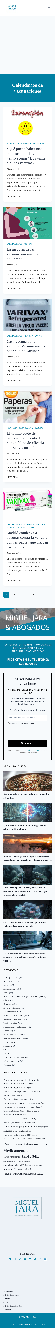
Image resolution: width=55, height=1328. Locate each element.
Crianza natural (34, 1103)
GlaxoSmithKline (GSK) (14, 1111)
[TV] (45, 1259)
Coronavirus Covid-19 (15, 1102)
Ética (40, 1173)
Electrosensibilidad (9, 1107)
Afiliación (7, 1310)
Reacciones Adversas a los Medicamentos (25, 1147)
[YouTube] (25, 1259)
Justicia (25, 1119)
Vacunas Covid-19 (22, 1169)
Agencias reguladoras (14, 1087)
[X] (15, 1259)
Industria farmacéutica (20, 428)
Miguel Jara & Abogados (14, 1038)
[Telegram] (40, 1259)
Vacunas (41, 143)
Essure (31, 1107)
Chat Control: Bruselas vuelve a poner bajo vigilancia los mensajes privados (24, 924)
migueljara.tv (9, 1042)
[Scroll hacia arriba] (50, 1304)
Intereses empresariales (12, 1119)
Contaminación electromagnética (18, 1099)
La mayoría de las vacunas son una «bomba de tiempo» (26, 254)
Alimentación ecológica (12, 1092)
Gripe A (35, 1111)
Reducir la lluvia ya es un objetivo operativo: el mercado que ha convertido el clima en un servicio (27, 858)
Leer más (14, 196)
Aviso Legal (8, 1291)
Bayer (26, 1091)
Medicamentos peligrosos (14, 1027)
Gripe (28, 1111)
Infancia (30, 1115)
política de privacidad (26, 724)
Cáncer (6, 1000)
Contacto (7, 1302)
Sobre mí (6, 1299)
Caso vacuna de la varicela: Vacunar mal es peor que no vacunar (26, 346)
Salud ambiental (10, 1061)
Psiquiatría (21, 1139)
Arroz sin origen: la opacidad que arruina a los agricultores (26, 796)
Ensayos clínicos (22, 1107)
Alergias (7, 985)
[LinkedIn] (30, 1259)
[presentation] (27, 123)
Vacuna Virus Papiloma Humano (19, 1173)
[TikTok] (35, 1259)
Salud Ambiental (11, 1156)
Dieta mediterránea (11, 1008)
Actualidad (8, 981)
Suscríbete (27, 743)
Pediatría (7, 1053)
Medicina (30, 143)
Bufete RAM (36, 1091)
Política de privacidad (11, 1295)
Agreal (29, 1088)
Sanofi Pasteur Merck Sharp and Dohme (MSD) (19, 1161)
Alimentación (9, 989)
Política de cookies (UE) (12, 1306)
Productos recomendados (14, 1057)
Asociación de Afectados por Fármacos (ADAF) (24, 996)
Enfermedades (14, 244)
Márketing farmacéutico (23, 1131)
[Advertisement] (27, 45)
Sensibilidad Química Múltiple (15, 1165)
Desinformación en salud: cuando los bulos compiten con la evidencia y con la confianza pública (24, 957)
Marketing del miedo (35, 525)
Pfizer (34, 1135)
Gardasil (38, 1107)
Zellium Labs (39, 1324)
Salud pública (30, 1156)
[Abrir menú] (49, 8)
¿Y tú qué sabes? (10, 977)
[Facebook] (10, 1259)
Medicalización (15, 143)
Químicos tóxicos (36, 1138)
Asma (5, 993)
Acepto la (22, 724)
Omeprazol (8, 1050)
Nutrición (7, 1046)
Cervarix (19, 1095)
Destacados (8, 1004)
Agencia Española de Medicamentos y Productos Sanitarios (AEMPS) (22, 1082)
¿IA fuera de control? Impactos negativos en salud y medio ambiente (24, 827)
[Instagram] (20, 1259)
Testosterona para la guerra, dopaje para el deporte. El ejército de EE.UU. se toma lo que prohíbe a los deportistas (25, 891)
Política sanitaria (10, 1139)
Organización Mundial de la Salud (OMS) (17, 1135)
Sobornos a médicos (36, 1165)
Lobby (32, 1118)
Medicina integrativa (12, 1034)
